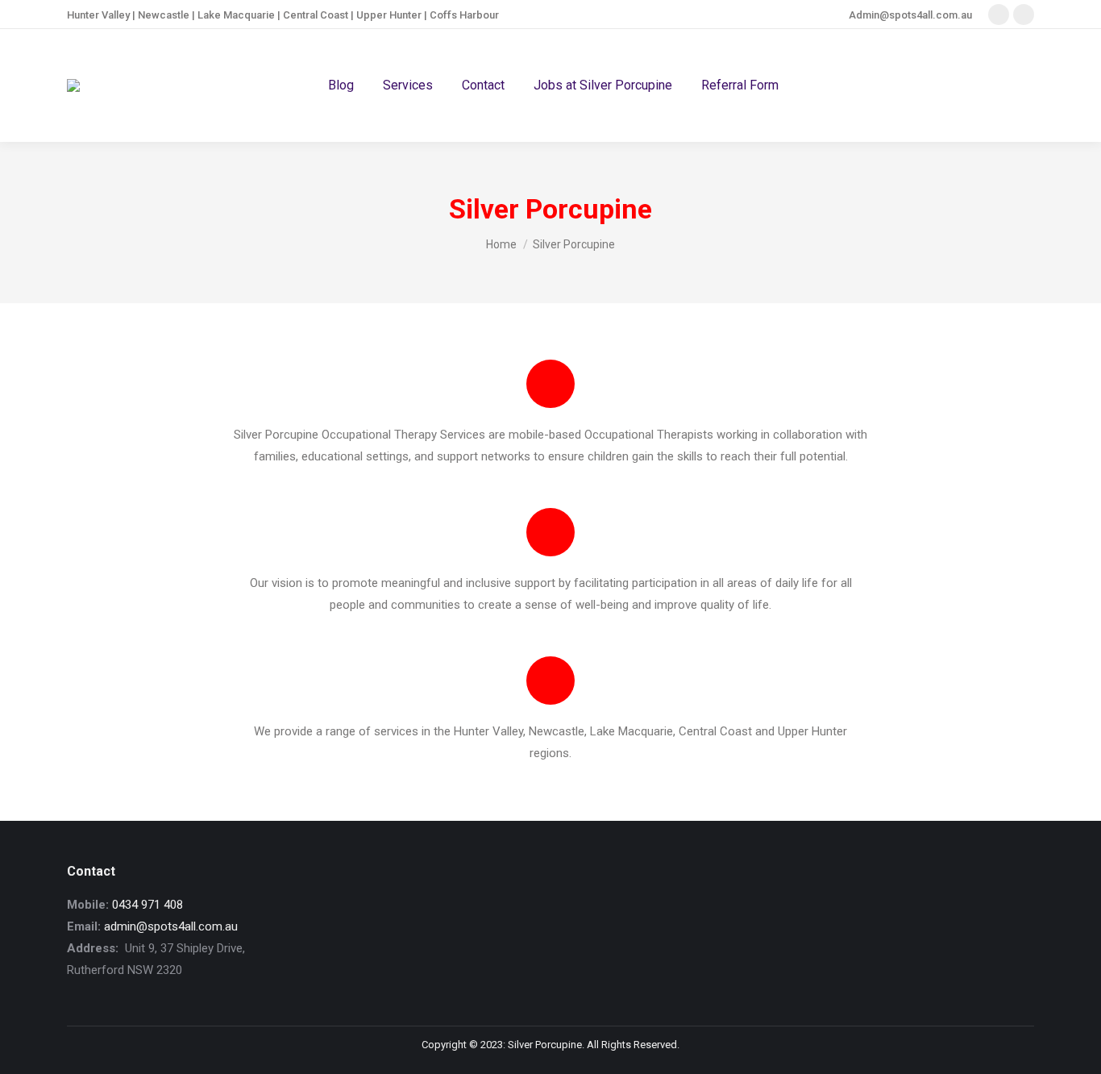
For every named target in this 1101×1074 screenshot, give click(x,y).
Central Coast (315, 15)
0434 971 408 (147, 904)
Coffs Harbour (464, 15)
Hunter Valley (98, 15)
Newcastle (163, 15)
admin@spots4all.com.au (171, 926)
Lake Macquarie (236, 15)
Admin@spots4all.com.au (910, 15)
